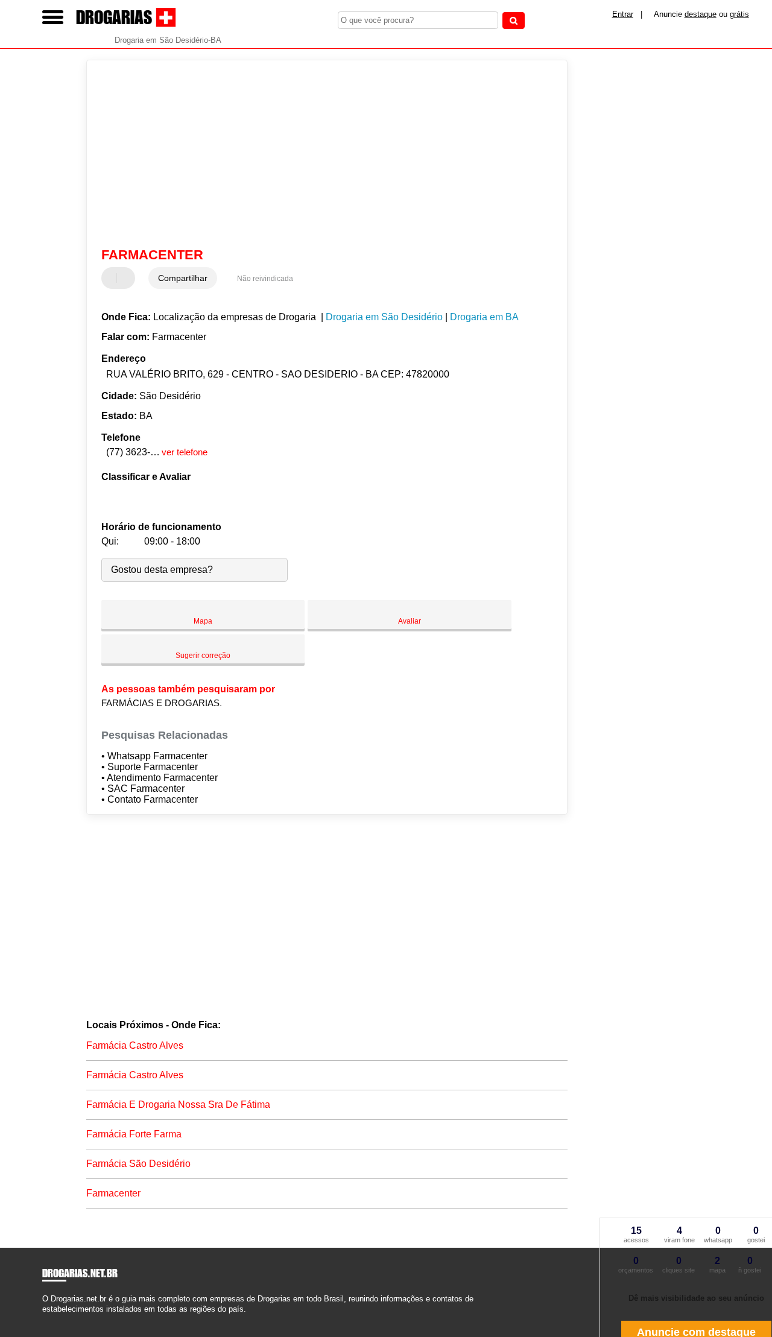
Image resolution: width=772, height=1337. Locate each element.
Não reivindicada (265, 278)
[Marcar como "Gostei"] (112, 278)
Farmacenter (113, 1193)
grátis (739, 14)
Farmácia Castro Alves (134, 1045)
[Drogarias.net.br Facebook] (45, 1319)
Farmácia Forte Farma (134, 1134)
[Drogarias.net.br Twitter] (50, 1319)
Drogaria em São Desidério (384, 317)
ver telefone (184, 452)
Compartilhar (182, 278)
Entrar (622, 14)
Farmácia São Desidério (138, 1163)
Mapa (203, 621)
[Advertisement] (318, 153)
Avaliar (409, 621)
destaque (701, 14)
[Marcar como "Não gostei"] (127, 278)
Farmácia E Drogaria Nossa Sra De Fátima (178, 1104)
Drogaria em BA (484, 317)
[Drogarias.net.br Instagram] (56, 1319)
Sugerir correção (203, 655)
